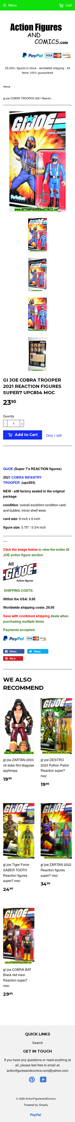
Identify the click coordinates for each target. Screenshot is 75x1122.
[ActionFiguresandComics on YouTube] (43, 1080)
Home (6, 86)
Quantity (8, 416)
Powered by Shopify (36, 1105)
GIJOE (8, 468)
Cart (68, 5)
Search (37, 1042)
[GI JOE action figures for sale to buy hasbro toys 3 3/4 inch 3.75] (19, 582)
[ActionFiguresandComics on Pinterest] (32, 1080)
